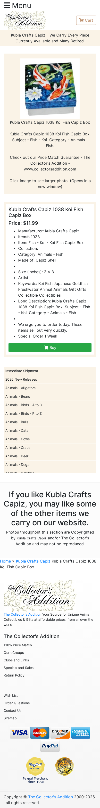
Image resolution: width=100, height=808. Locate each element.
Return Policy (14, 675)
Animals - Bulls (16, 422)
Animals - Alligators (20, 388)
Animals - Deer (16, 456)
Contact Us (12, 710)
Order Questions (17, 703)
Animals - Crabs (17, 447)
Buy (52, 347)
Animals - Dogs (17, 464)
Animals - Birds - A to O (23, 405)
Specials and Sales (18, 668)
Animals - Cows (17, 439)
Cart (89, 20)
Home (5, 561)
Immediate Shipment (21, 371)
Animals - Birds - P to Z (23, 413)
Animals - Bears (17, 396)
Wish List (11, 695)
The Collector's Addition (22, 614)
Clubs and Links (16, 660)
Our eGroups (14, 652)
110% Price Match (18, 645)
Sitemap (10, 718)
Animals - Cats (16, 430)
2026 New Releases (21, 379)
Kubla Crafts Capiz (32, 538)
